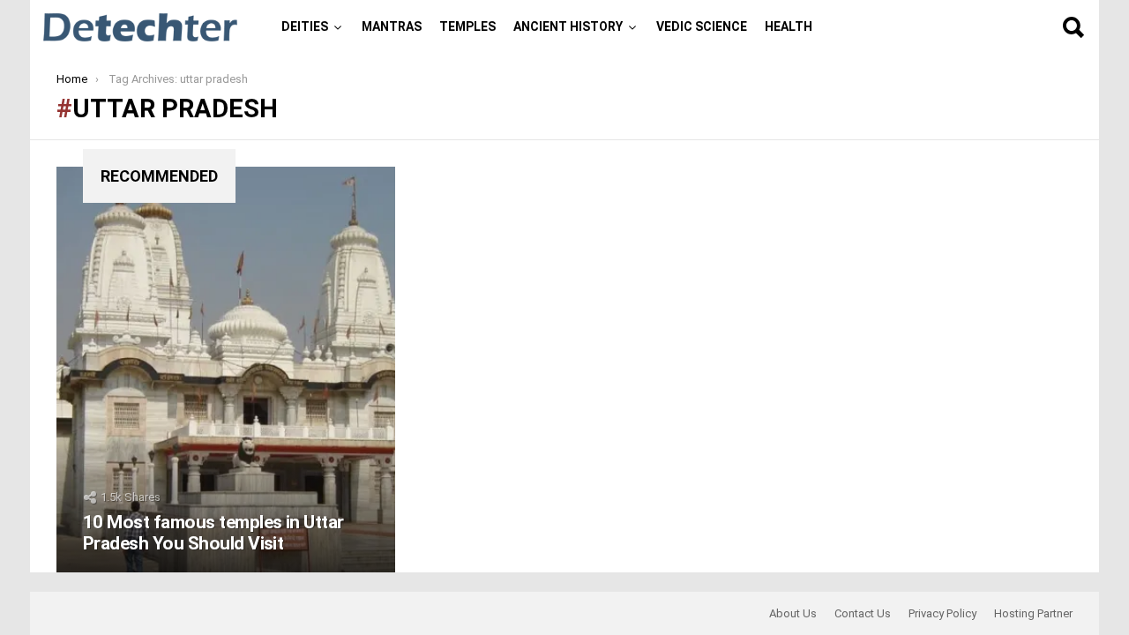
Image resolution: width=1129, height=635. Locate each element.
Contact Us (862, 613)
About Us (793, 613)
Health (788, 26)
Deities (304, 26)
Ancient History (568, 26)
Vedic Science (701, 26)
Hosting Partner (1033, 613)
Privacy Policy (942, 613)
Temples (467, 26)
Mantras (392, 26)
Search (1072, 27)
